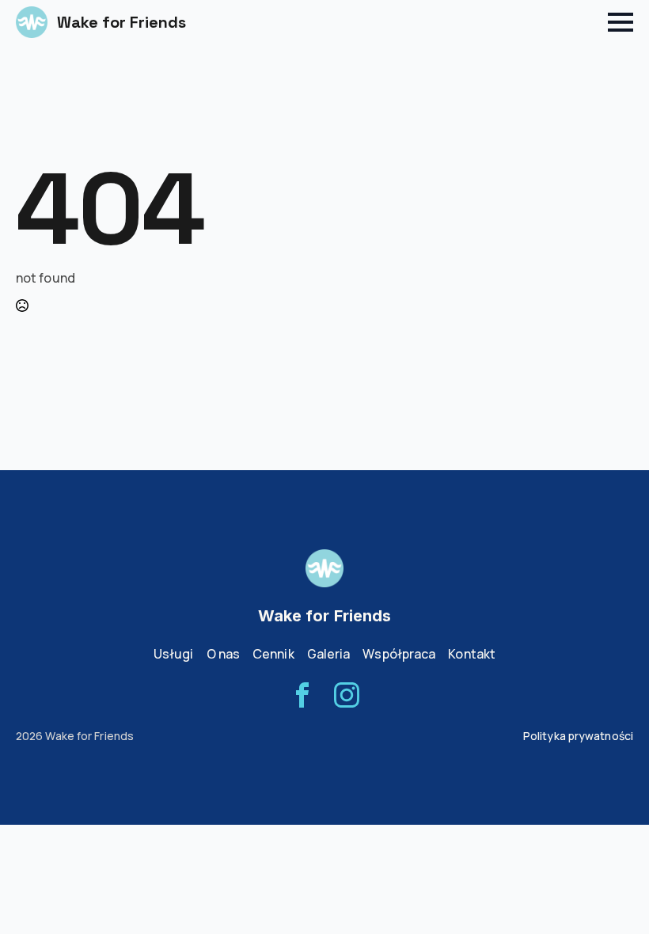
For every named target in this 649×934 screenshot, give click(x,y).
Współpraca (398, 654)
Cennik (273, 654)
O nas (224, 654)
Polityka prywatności (578, 735)
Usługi (174, 654)
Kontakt (471, 654)
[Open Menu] (620, 22)
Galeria (329, 654)
